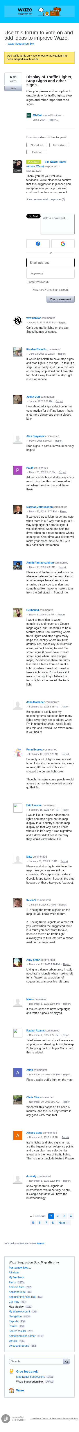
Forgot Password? (38, 282)
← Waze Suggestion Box (19, 43)
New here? (50, 289)
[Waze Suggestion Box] (39, 11)
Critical (39, 152)
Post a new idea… (20, 1267)
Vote (13, 88)
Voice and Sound (19, 1345)
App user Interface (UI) (22, 1296)
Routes (13, 1326)
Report (62, 322)
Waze (20, 1390)
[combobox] (37, 1361)
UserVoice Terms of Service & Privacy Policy (54, 1418)
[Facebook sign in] (38, 243)
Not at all (39, 145)
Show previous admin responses (45, 199)
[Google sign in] (63, 243)
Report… (54, 119)
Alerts (12, 1282)
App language (17, 1292)
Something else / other (22, 1336)
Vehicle (13, 1340)
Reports (13, 1321)
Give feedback (27, 1371)
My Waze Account (19, 1311)
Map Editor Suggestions (30, 1376)
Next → (64, 1222)
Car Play (14, 1301)
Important (61, 145)
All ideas (14, 1272)
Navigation (15, 1316)
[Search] (66, 1361)
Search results (17, 1331)
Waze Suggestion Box (24, 1262)
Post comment (60, 299)
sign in (41, 1243)
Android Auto (16, 1287)
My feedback (16, 1277)
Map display (50, 1262)
